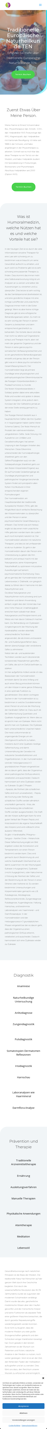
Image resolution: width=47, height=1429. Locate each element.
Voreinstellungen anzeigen (23, 1420)
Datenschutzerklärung (29, 1425)
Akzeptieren (23, 1406)
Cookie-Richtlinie (14, 1425)
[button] (43, 1378)
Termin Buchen (23, 74)
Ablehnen (23, 1413)
